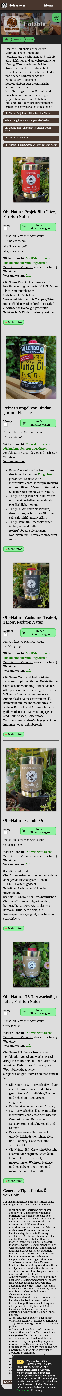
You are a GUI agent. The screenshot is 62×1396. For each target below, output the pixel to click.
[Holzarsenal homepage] (6, 39)
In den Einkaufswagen (40, 227)
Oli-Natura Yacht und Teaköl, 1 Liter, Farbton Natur (28, 129)
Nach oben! (10, 1381)
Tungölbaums (47, 474)
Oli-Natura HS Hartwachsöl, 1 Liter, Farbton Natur (31, 145)
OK (20, 1361)
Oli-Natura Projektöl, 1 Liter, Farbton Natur (27, 113)
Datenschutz (24, 1390)
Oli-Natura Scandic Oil (16, 137)
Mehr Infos (15, 322)
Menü (48, 5)
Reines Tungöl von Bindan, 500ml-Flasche (27, 120)
